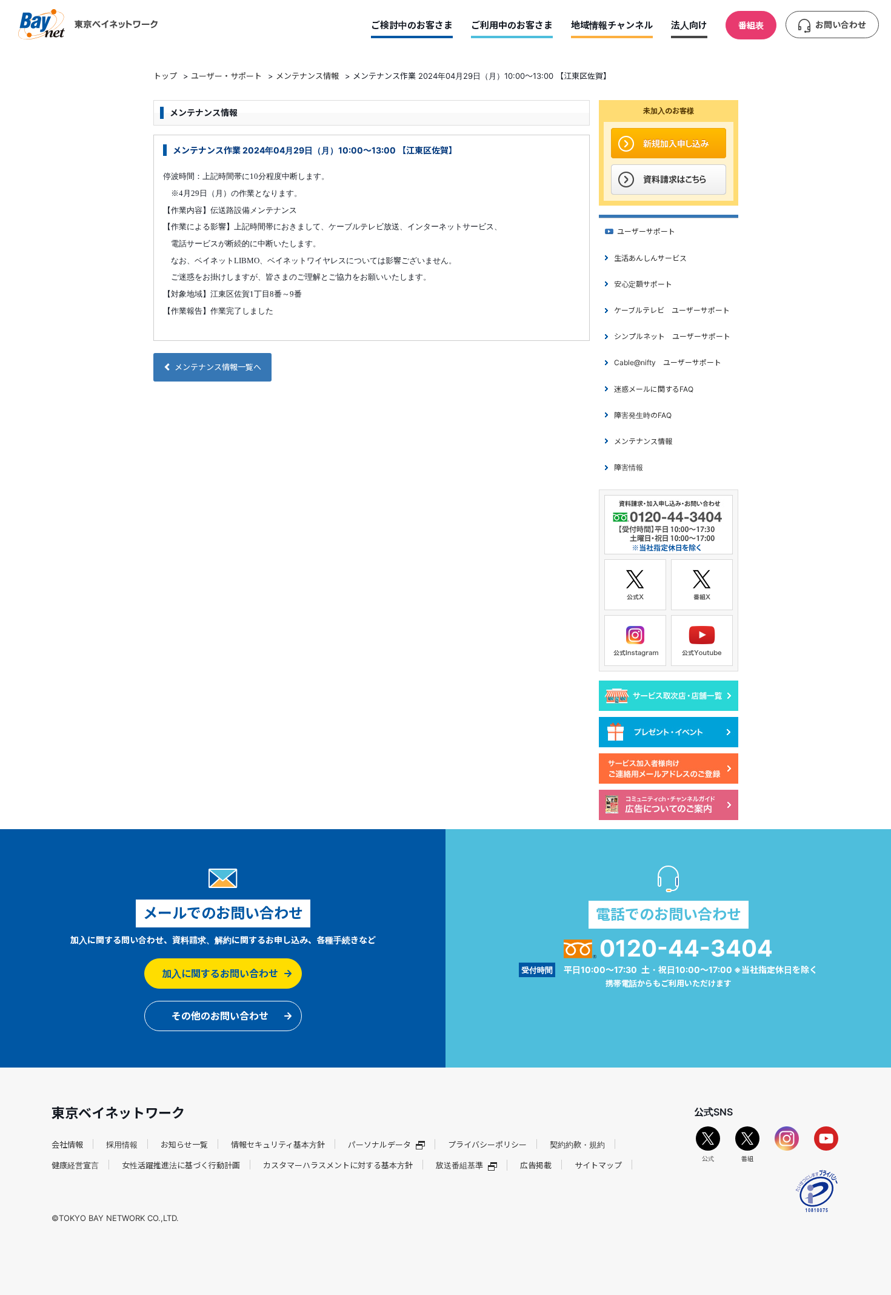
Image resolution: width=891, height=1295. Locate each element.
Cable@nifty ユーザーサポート (667, 362)
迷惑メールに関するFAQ (653, 389)
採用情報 (122, 1144)
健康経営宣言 (75, 1165)
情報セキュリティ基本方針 (278, 1144)
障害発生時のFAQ (643, 415)
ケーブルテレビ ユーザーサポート (672, 310)
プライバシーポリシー (487, 1144)
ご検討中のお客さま (412, 25)
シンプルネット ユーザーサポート (672, 336)
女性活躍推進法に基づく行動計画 (181, 1165)
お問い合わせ (840, 24)
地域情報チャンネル (612, 25)
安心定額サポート (643, 284)
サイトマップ (598, 1165)
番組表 (751, 25)
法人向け (689, 25)
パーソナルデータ (379, 1144)
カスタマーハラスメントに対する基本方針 (338, 1165)
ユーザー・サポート (226, 76)
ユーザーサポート (646, 231)
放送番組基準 (459, 1165)
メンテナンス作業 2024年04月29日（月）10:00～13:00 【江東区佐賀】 (315, 150)
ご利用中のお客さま (512, 25)
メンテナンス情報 (307, 76)
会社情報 (67, 1144)
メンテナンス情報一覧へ (218, 367)
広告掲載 (536, 1165)
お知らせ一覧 (184, 1144)
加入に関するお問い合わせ (220, 973)
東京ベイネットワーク (88, 24)
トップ (165, 76)
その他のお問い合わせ (220, 1016)
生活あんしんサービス (650, 258)
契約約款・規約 (577, 1144)
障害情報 (628, 467)
